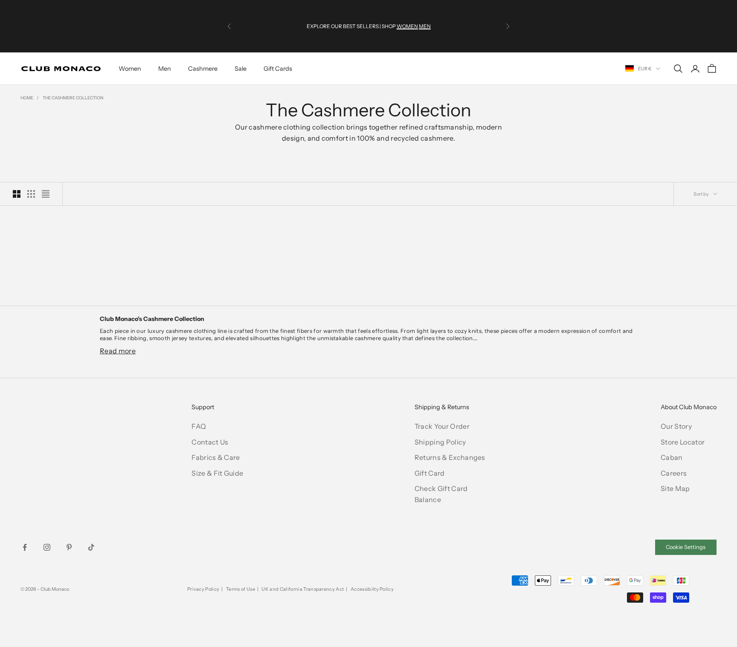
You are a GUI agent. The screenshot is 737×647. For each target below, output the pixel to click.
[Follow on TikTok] (91, 547)
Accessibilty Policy (372, 589)
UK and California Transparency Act (302, 589)
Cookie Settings (685, 547)
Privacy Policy (203, 589)
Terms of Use (240, 589)
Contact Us (210, 442)
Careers (674, 473)
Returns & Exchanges (450, 457)
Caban (672, 457)
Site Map (675, 488)
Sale (241, 68)
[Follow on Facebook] (24, 547)
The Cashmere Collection (73, 98)
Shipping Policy (440, 442)
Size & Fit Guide (217, 473)
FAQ (199, 426)
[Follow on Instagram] (47, 547)
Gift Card (430, 473)
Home (26, 98)
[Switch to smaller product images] (31, 193)
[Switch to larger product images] (16, 193)
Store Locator (683, 442)
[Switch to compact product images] (45, 193)
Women (130, 68)
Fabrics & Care (216, 457)
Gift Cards (278, 68)
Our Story (676, 426)
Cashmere (203, 68)
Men (164, 68)
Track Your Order (442, 426)
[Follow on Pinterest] (69, 547)
